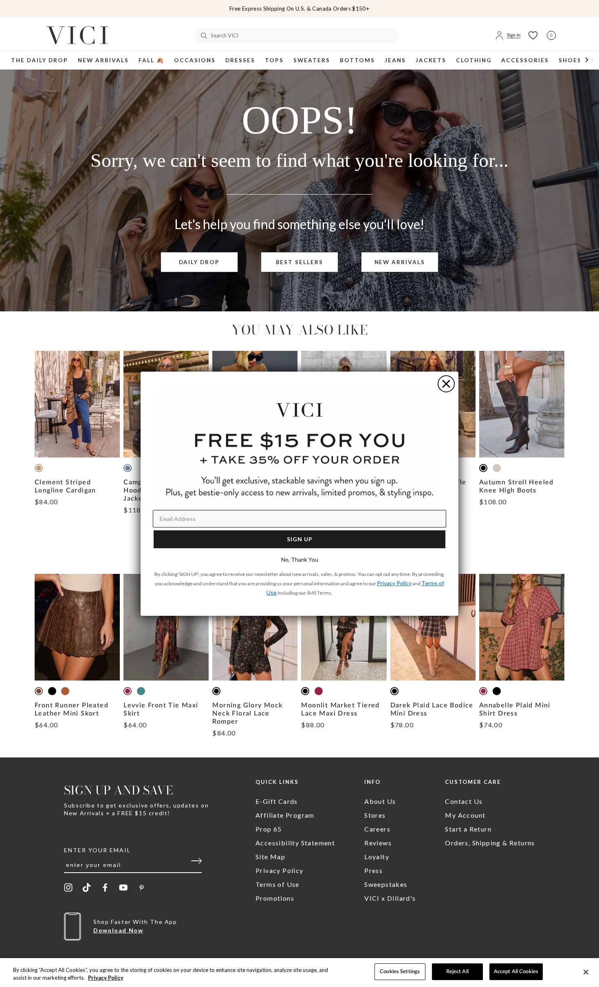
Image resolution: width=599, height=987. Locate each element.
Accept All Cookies (516, 971)
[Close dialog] (446, 384)
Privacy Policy (105, 978)
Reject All (457, 971)
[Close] (586, 972)
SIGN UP (300, 539)
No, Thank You (299, 559)
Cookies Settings (400, 971)
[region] (299, 972)
